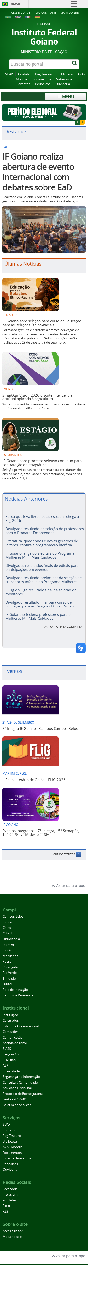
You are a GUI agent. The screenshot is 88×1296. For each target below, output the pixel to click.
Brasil (15, 4)
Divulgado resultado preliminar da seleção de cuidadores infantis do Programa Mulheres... (43, 579)
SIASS (7, 1049)
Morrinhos (10, 956)
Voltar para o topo (70, 885)
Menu (67, 96)
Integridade (11, 1071)
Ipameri (8, 945)
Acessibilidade (20, 12)
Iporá (7, 950)
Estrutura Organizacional (21, 1026)
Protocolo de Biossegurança (23, 1094)
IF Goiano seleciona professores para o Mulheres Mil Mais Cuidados (38, 616)
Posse (7, 961)
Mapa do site (69, 12)
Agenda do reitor (15, 1043)
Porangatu (10, 967)
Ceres (7, 928)
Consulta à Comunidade (20, 1082)
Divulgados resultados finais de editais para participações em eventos (41, 567)
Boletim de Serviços (17, 1105)
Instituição (10, 1015)
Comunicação (12, 1037)
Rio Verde (10, 973)
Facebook (10, 1189)
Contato (24, 74)
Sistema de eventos (17, 1158)
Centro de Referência (18, 995)
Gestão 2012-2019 (15, 1099)
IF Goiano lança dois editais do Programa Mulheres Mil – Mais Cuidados (39, 555)
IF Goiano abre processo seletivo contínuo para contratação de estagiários (42, 462)
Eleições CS (11, 1054)
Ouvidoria (62, 84)
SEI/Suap (9, 1060)
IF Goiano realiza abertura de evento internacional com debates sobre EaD (38, 172)
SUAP (9, 74)
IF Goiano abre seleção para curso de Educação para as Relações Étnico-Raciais (41, 322)
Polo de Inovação (15, 990)
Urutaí (7, 984)
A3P (5, 1065)
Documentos (41, 79)
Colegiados (11, 1020)
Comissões (10, 1032)
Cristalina (9, 933)
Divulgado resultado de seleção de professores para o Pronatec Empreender (44, 530)
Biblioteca (65, 74)
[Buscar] (75, 64)
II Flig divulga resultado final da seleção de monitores (40, 591)
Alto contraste (45, 12)
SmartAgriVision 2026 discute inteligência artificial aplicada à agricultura (37, 397)
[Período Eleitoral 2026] (44, 112)
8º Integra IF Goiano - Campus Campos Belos (40, 728)
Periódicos (42, 84)
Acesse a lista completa (63, 627)
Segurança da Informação (21, 1077)
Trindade (9, 978)
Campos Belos (13, 916)
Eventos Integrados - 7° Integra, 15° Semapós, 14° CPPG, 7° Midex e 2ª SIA (40, 832)
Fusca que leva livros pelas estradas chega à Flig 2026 (42, 518)
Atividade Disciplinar (17, 1088)
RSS (5, 1211)
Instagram (10, 1194)
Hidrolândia (11, 939)
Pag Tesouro (44, 74)
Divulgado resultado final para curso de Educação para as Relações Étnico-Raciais (39, 604)
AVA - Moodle (12, 1147)
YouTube (9, 1200)
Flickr (6, 1206)
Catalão (8, 922)
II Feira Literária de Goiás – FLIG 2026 (34, 779)
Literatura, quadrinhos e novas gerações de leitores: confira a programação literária (41, 542)
